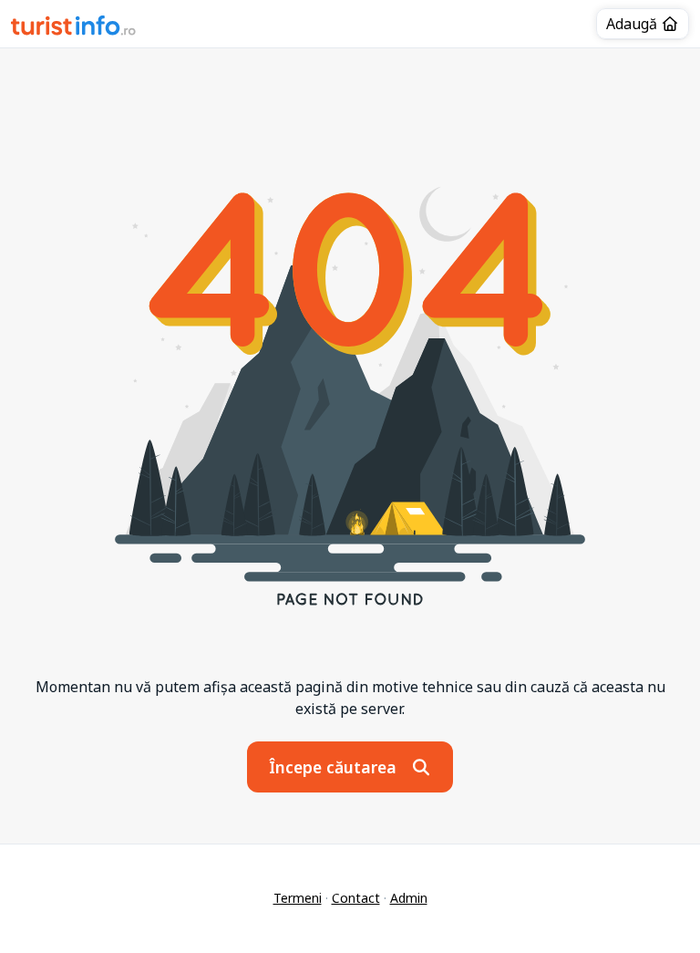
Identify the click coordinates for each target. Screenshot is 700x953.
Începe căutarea (335, 767)
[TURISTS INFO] (74, 28)
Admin (408, 897)
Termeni (297, 897)
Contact (356, 897)
